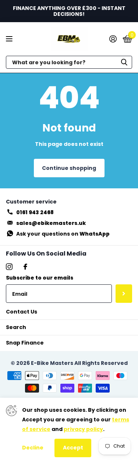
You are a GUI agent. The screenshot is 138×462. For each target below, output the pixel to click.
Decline (32, 447)
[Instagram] (9, 266)
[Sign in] (113, 39)
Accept (73, 447)
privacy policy (83, 429)
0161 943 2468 (35, 212)
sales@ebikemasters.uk (51, 223)
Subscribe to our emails (39, 277)
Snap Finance (25, 342)
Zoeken (124, 62)
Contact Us (21, 311)
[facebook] (25, 267)
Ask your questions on (63, 233)
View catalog (10, 39)
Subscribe (124, 293)
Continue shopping (69, 168)
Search (16, 327)
